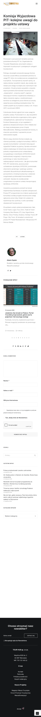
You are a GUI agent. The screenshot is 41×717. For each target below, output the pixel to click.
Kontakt (20, 672)
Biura (15, 28)
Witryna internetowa (10, 400)
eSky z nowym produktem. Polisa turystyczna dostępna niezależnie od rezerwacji (19, 315)
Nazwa (6, 381)
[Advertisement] (20, 544)
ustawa (22, 236)
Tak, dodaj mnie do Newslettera (16, 418)
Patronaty (20, 674)
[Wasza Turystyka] (11, 4)
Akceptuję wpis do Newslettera (16, 640)
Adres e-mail (8, 390)
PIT (17, 236)
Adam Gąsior (26, 28)
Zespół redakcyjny (20, 679)
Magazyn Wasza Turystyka (20, 690)
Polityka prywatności (20, 677)
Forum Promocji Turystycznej (20, 693)
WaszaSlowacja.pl (21, 695)
